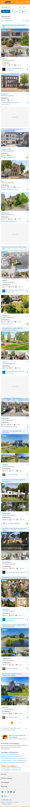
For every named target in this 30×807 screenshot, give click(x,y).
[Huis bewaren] (27, 59)
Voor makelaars (5, 782)
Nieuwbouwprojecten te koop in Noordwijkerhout (13, 760)
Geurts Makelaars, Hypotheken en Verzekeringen (14, 69)
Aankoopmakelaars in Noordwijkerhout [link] (11, 768)
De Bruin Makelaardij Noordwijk (9, 221)
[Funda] (9, 2)
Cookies (17, 802)
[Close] (9, 7)
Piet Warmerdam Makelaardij (8, 157)
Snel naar (3, 774)
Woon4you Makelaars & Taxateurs (9, 189)
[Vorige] (9, 723)
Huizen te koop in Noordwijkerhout (10, 754)
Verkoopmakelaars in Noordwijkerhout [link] (11, 770)
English (6, 796)
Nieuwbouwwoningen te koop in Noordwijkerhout (14, 758)
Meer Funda (4, 786)
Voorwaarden (9, 802)
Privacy (3, 802)
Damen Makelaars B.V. (6, 324)
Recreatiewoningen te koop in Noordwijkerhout (13, 762)
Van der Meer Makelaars (12, 474)
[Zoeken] (20, 7)
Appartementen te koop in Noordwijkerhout (12, 756)
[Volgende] (21, 723)
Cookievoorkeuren (7, 804)
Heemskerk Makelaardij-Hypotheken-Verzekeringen (10, 103)
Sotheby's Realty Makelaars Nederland (15, 572)
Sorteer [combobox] (27, 20)
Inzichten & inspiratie (6, 778)
